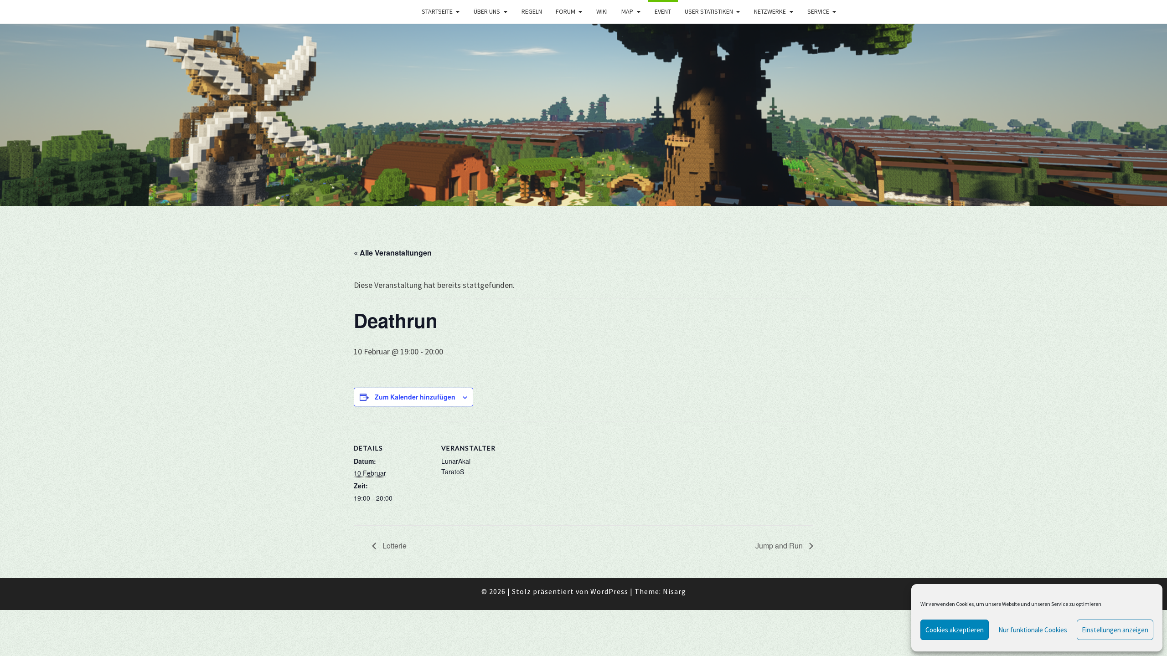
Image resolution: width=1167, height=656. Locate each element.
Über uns (487, 11)
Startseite (437, 11)
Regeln (532, 11)
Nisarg (674, 591)
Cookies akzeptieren (954, 629)
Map (627, 11)
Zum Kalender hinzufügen (415, 396)
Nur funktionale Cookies (1032, 629)
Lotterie (394, 545)
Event (663, 11)
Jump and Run (780, 545)
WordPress (609, 591)
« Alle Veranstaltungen (393, 252)
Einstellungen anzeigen (1115, 629)
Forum (565, 11)
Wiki (602, 11)
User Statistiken (709, 11)
